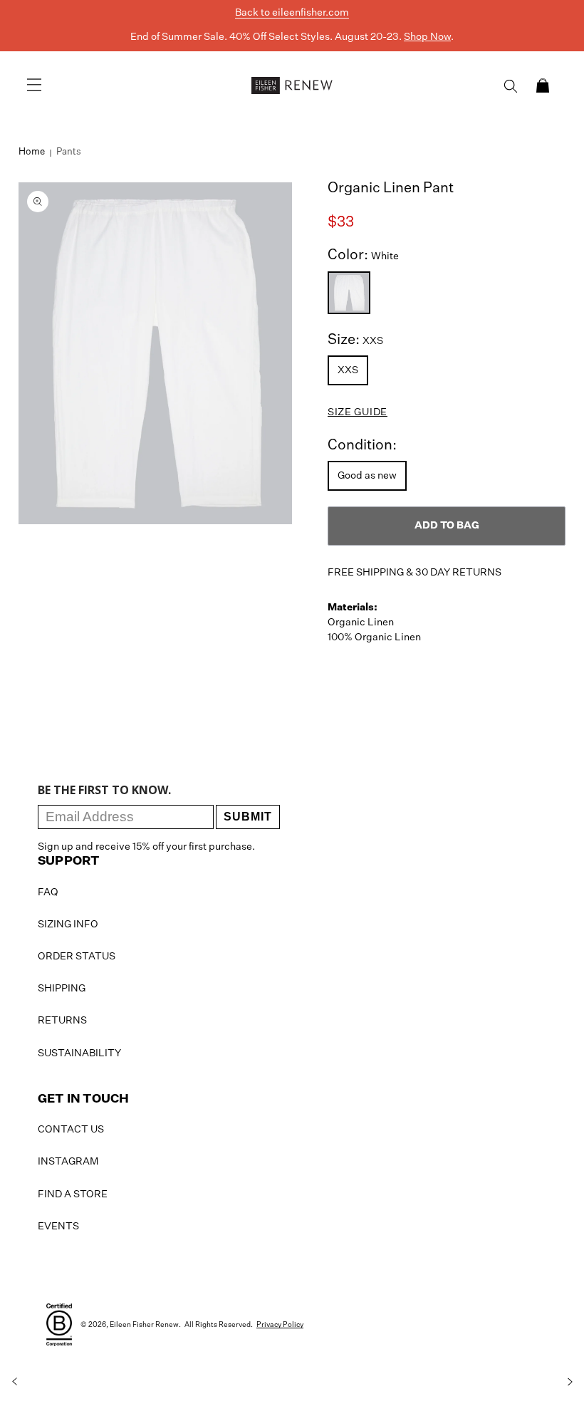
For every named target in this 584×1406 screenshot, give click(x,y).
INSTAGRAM (68, 1162)
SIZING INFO (68, 924)
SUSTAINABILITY (79, 1053)
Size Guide (357, 412)
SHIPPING (61, 989)
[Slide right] (570, 1382)
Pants (68, 152)
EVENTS (58, 1226)
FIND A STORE (73, 1194)
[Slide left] (14, 1382)
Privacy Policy (279, 1324)
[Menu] (34, 85)
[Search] (510, 86)
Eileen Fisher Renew (144, 1324)
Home (32, 152)
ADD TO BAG (446, 526)
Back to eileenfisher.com (292, 13)
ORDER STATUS (76, 957)
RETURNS (62, 1021)
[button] (542, 85)
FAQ (48, 892)
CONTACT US (71, 1130)
